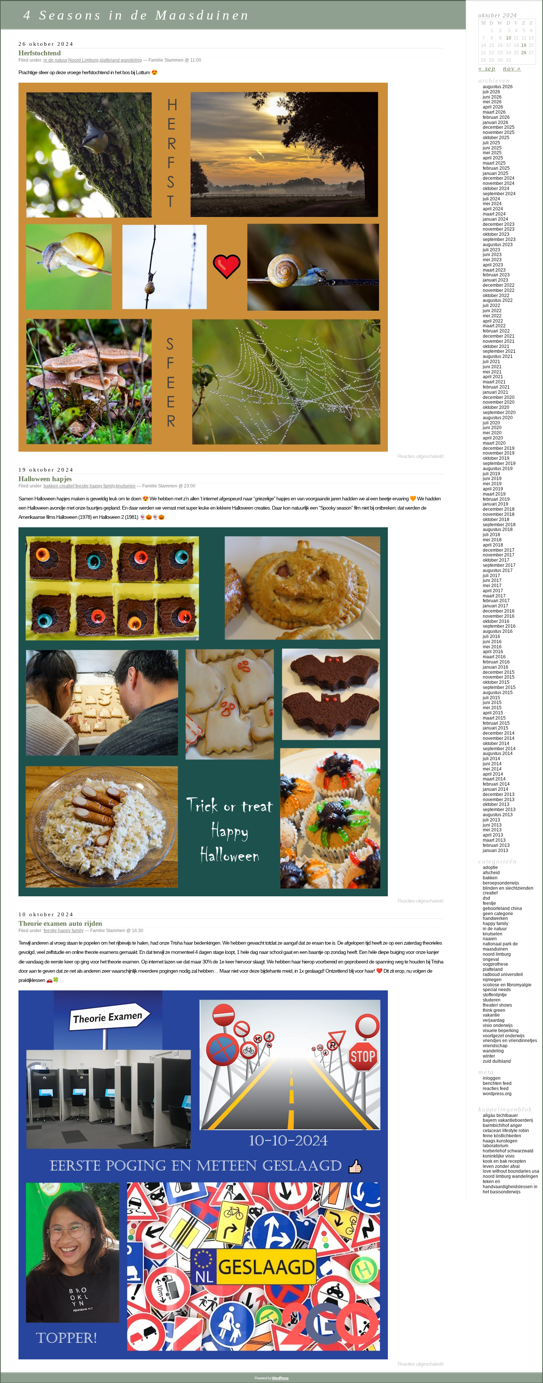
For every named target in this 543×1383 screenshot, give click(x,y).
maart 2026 (494, 112)
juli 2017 (491, 575)
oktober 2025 (496, 137)
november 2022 (499, 290)
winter (489, 1056)
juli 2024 (491, 198)
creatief (66, 486)
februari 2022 (496, 331)
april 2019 (493, 489)
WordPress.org (497, 1093)
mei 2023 (492, 259)
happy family (102, 486)
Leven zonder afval (501, 1166)
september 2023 (499, 239)
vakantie (491, 1015)
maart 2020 (494, 443)
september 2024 (499, 193)
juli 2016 (491, 636)
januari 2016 (495, 667)
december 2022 (499, 285)
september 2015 (499, 687)
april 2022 (493, 321)
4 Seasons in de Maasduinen (136, 15)
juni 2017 (492, 580)
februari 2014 (496, 784)
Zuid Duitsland (497, 1061)
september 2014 (499, 748)
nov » (512, 68)
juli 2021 (491, 361)
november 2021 (499, 341)
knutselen (126, 486)
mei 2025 (492, 152)
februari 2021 (496, 387)
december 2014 (499, 733)
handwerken (495, 918)
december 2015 (499, 672)
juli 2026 (491, 91)
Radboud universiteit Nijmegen (503, 977)
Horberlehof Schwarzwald (508, 1150)
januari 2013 (495, 850)
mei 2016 (492, 646)
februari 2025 (496, 168)
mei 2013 (492, 829)
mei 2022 (492, 315)
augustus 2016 (498, 631)
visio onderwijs (498, 1025)
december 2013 (499, 794)
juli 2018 (491, 534)
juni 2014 (492, 763)
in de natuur (55, 60)
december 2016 (499, 611)
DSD (486, 898)
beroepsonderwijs (501, 883)
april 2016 (493, 651)
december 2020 (499, 397)
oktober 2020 (496, 407)
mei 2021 (492, 372)
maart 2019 (494, 494)
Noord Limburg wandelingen (510, 1176)
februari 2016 (496, 662)
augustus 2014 (498, 753)
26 (523, 52)
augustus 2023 (498, 244)
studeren (492, 1000)
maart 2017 (494, 596)
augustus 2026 (498, 86)
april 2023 (493, 265)
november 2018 (499, 514)
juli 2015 (491, 697)
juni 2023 (492, 254)
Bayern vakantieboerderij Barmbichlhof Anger (508, 1123)
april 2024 (493, 208)
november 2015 (499, 677)
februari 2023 (496, 274)
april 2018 (493, 545)
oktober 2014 (496, 743)
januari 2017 (495, 605)
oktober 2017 (496, 560)
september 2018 (499, 524)
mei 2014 (492, 769)
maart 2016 (494, 656)
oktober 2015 (496, 682)
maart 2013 (494, 840)
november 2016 (499, 616)
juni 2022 (492, 310)
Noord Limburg (83, 60)
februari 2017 (496, 600)
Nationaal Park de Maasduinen (500, 946)
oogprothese (495, 964)
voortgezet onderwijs (504, 1035)
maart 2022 (494, 325)
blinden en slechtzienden (508, 888)
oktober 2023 (496, 234)
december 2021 (499, 336)
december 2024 (499, 178)
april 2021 (493, 376)
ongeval (491, 959)
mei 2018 (492, 539)
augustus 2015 (498, 692)
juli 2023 (491, 249)
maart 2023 (494, 270)
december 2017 (499, 550)
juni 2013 (492, 825)
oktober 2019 (496, 458)
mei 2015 (492, 707)
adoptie (490, 867)
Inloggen (492, 1078)
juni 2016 (492, 641)
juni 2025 (492, 148)
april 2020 (493, 438)
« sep (487, 68)
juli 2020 (491, 422)
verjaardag (494, 1020)
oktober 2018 (496, 519)
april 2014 (493, 774)
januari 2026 (495, 122)
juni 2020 (492, 427)
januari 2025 (495, 173)
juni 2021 (492, 366)
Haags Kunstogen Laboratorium (500, 1143)
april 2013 (493, 835)
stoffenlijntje (495, 994)
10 (508, 38)
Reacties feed (496, 1088)
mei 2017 (492, 585)
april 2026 (493, 107)
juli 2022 (491, 305)
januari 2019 (495, 504)
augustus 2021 (498, 356)
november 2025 (499, 132)
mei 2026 (492, 101)
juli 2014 (491, 758)
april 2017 (493, 590)
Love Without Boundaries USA (511, 1171)
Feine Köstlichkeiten (502, 1135)
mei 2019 (492, 483)
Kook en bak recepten (504, 1161)
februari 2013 (496, 845)
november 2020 (499, 402)
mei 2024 (492, 203)
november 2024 (499, 183)
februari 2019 (496, 499)
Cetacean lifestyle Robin (506, 1130)
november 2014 (499, 738)
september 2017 (499, 565)
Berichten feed (497, 1083)
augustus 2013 (498, 814)
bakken (51, 486)
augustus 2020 (498, 417)
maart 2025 (494, 163)
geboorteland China (502, 908)
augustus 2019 (498, 468)
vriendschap (495, 1045)
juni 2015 (492, 702)
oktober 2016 (496, 621)
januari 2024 (495, 219)
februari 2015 (496, 723)
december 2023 (499, 224)
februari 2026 (496, 117)
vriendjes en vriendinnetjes (510, 1040)
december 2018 (499, 509)
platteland (110, 60)
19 (523, 45)
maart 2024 (494, 214)
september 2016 (499, 626)
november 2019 (499, 453)
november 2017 (499, 555)
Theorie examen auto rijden (60, 923)
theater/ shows (497, 1005)
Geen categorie (498, 913)
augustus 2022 (498, 300)
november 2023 (499, 229)
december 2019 (499, 448)
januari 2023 (495, 280)
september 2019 (499, 463)
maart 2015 (494, 718)
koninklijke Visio (499, 1156)
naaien (490, 938)
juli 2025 (491, 142)
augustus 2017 (498, 570)
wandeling (131, 60)
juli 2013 (491, 819)
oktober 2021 (496, 346)
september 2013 (499, 809)
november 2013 (499, 799)
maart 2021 (494, 381)
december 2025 (499, 127)
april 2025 (493, 158)
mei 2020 (492, 432)
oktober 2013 (496, 804)
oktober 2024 (496, 188)
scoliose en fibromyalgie (507, 984)
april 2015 (493, 712)
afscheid (491, 872)
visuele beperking (501, 1030)
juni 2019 (492, 478)
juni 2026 (492, 97)
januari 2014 (495, 789)
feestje (82, 486)
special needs (497, 989)
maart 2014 (494, 779)
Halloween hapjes (45, 479)
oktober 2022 (496, 295)
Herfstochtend (39, 53)
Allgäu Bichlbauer (500, 1115)
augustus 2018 (498, 529)
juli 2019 (491, 473)
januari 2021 (495, 392)
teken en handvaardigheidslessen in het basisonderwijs (510, 1186)
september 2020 (499, 412)
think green (494, 1010)
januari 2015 (495, 728)
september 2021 (499, 351)
